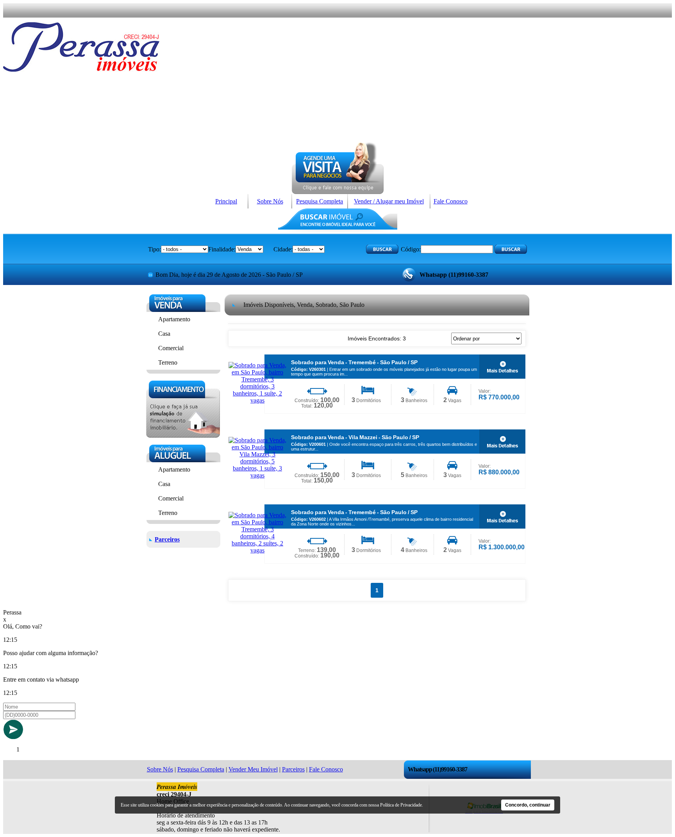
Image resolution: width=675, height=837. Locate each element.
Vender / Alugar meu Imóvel (389, 201)
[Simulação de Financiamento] (183, 435)
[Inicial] (81, 69)
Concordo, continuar (527, 805)
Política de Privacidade (401, 805)
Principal (226, 201)
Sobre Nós (270, 201)
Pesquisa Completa (319, 201)
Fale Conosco (451, 201)
